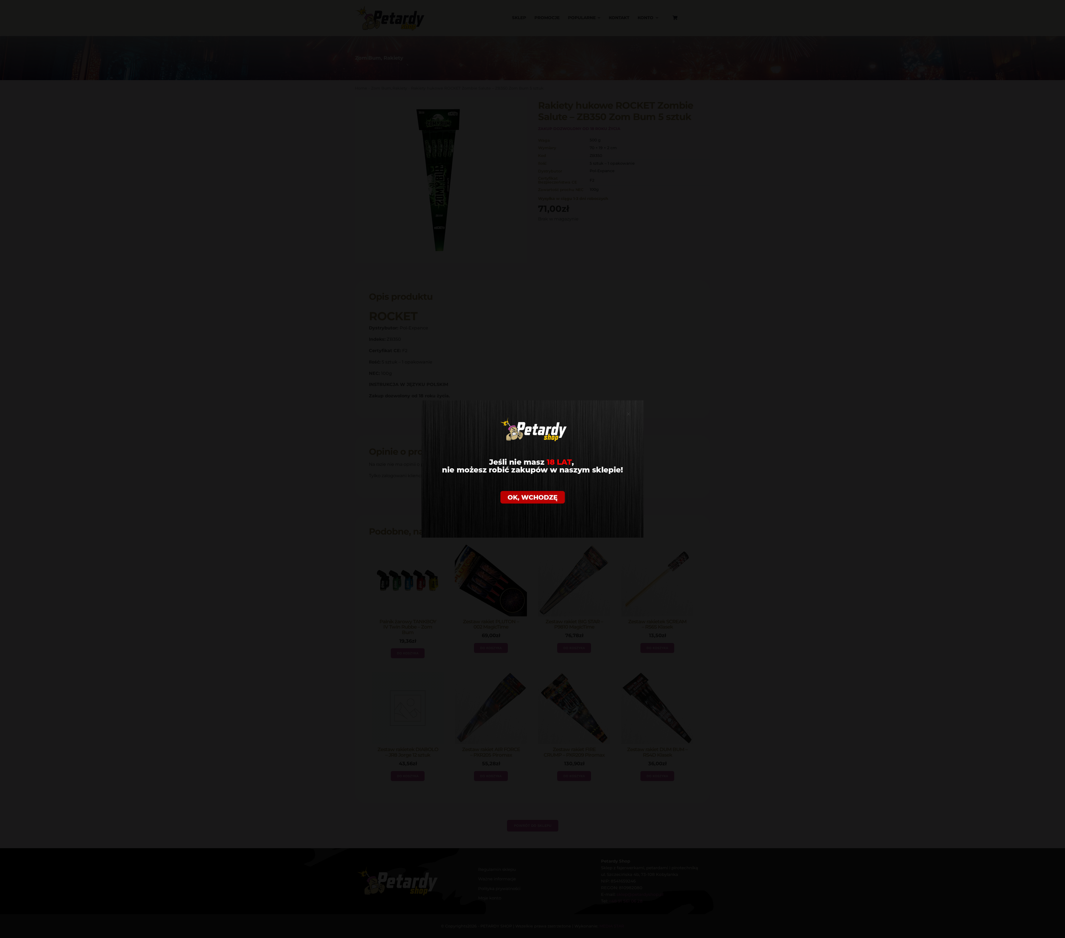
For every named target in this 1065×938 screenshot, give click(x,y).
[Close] (628, 413)
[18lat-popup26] (532, 402)
